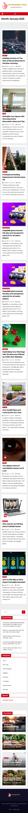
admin (19, 66)
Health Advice (7, 685)
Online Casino (6, 227)
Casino (4, 463)
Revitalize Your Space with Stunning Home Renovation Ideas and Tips (13, 119)
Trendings (6, 681)
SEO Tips (5, 664)
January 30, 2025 (9, 66)
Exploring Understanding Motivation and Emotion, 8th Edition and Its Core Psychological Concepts (13, 624)
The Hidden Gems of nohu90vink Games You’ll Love (13, 468)
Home (4, 113)
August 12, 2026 (10, 747)
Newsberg (24, 803)
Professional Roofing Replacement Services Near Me (13, 177)
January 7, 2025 (9, 585)
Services (5, 55)
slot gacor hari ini (8, 700)
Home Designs (7, 669)
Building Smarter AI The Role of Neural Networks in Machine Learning (13, 60)
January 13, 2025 (9, 415)
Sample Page (16, 809)
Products (5, 677)
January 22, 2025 (9, 182)
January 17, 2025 (9, 360)
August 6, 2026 (10, 765)
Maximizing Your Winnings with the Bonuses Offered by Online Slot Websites (13, 354)
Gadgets (5, 673)
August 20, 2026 (10, 729)
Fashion (6, 758)
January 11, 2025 (9, 529)
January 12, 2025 (9, 473)
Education (6, 722)
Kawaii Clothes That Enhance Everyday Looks (13, 762)
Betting (5, 407)
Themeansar (15, 805)
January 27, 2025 (9, 124)
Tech (4, 660)
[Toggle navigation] (15, 14)
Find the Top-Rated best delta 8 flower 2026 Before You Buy (13, 780)
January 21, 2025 (9, 241)
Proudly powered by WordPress (9, 803)
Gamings (5, 689)
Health (6, 740)
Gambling (5, 349)
